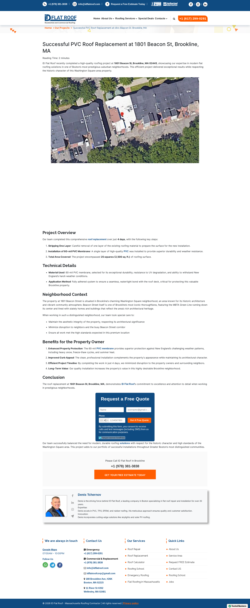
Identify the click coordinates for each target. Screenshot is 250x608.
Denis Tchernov (89, 494)
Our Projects (62, 28)
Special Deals (146, 18)
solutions (125, 443)
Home (96, 18)
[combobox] (104, 420)
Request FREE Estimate (181, 562)
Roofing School (136, 568)
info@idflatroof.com (89, 4)
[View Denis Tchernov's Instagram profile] (72, 509)
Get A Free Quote (139, 420)
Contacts (160, 18)
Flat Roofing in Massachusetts (144, 581)
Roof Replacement (138, 555)
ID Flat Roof (128, 384)
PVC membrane (105, 348)
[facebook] (59, 565)
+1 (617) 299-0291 (192, 18)
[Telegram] (52, 565)
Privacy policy (131, 603)
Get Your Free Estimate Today (125, 475)
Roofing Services (125, 18)
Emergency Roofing (138, 575)
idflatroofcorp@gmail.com (101, 573)
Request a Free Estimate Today (128, 4)
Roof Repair (134, 549)
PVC (126, 251)
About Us (106, 18)
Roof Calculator (136, 562)
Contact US (175, 568)
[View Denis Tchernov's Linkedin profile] (72, 502)
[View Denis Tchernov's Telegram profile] (72, 516)
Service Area (175, 555)
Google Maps (50, 549)
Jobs (171, 581)
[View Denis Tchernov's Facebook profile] (72, 495)
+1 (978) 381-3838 (57, 4)
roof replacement (97, 239)
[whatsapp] (45, 565)
